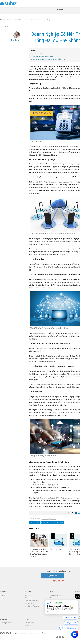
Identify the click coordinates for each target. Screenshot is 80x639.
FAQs (51, 598)
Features (2, 595)
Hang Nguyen (15, 40)
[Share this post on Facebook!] (76, 513)
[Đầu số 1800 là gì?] (58, 547)
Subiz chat (28, 595)
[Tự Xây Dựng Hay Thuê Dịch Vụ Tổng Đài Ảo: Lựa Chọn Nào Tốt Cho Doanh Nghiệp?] (39, 547)
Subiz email (28, 598)
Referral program (5, 623)
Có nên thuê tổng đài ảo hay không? (42, 57)
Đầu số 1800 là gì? (55, 549)
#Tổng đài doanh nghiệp (56, 522)
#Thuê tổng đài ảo (35, 522)
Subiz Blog (2, 20)
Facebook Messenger (31, 600)
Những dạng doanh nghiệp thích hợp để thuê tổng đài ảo (48, 59)
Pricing (2, 598)
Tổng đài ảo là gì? (36, 54)
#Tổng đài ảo (44, 522)
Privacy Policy (29, 625)
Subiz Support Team (56, 595)
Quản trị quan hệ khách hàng (14, 20)
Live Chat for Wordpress (32, 606)
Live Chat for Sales (30, 603)
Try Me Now (52, 576)
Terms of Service (30, 623)
